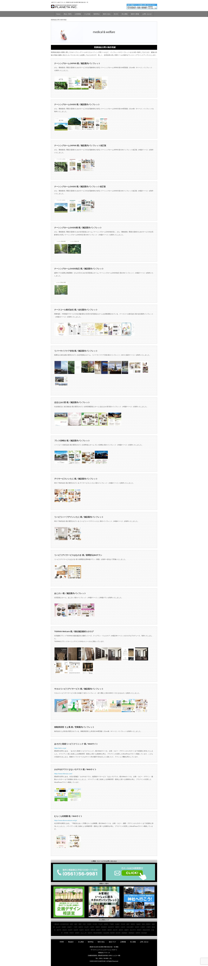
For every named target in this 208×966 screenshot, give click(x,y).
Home (58, 14)
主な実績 (87, 14)
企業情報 (78, 14)
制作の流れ (107, 14)
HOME (62, 942)
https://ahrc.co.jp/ (60, 748)
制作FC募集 (135, 14)
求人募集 (125, 14)
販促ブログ (112, 942)
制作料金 (97, 14)
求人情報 (133, 942)
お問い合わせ (147, 14)
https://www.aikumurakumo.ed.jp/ (65, 820)
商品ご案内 (67, 14)
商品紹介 (71, 942)
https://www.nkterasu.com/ (63, 773)
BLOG (116, 14)
